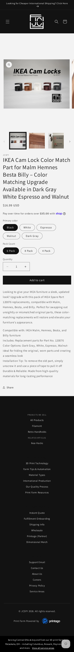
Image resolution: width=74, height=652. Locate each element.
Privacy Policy (37, 585)
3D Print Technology (37, 463)
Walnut (11, 236)
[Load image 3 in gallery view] (56, 140)
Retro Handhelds (37, 431)
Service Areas (37, 591)
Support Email (37, 562)
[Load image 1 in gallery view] (17, 140)
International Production (37, 480)
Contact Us (37, 568)
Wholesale (37, 530)
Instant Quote (37, 512)
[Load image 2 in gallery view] (36, 140)
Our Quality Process (37, 486)
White (27, 227)
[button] (7, 22)
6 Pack (11, 251)
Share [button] (10, 387)
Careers (37, 579)
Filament (37, 426)
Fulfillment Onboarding (37, 518)
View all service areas (43, 648)
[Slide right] (70, 141)
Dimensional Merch (37, 542)
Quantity (7, 259)
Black (10, 227)
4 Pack (46, 251)
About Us (37, 573)
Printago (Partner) (37, 536)
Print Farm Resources (37, 492)
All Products (37, 420)
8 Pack (29, 251)
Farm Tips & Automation (37, 469)
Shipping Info (37, 524)
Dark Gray (32, 236)
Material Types (37, 475)
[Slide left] (4, 141)
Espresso (46, 227)
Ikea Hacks (37, 443)
